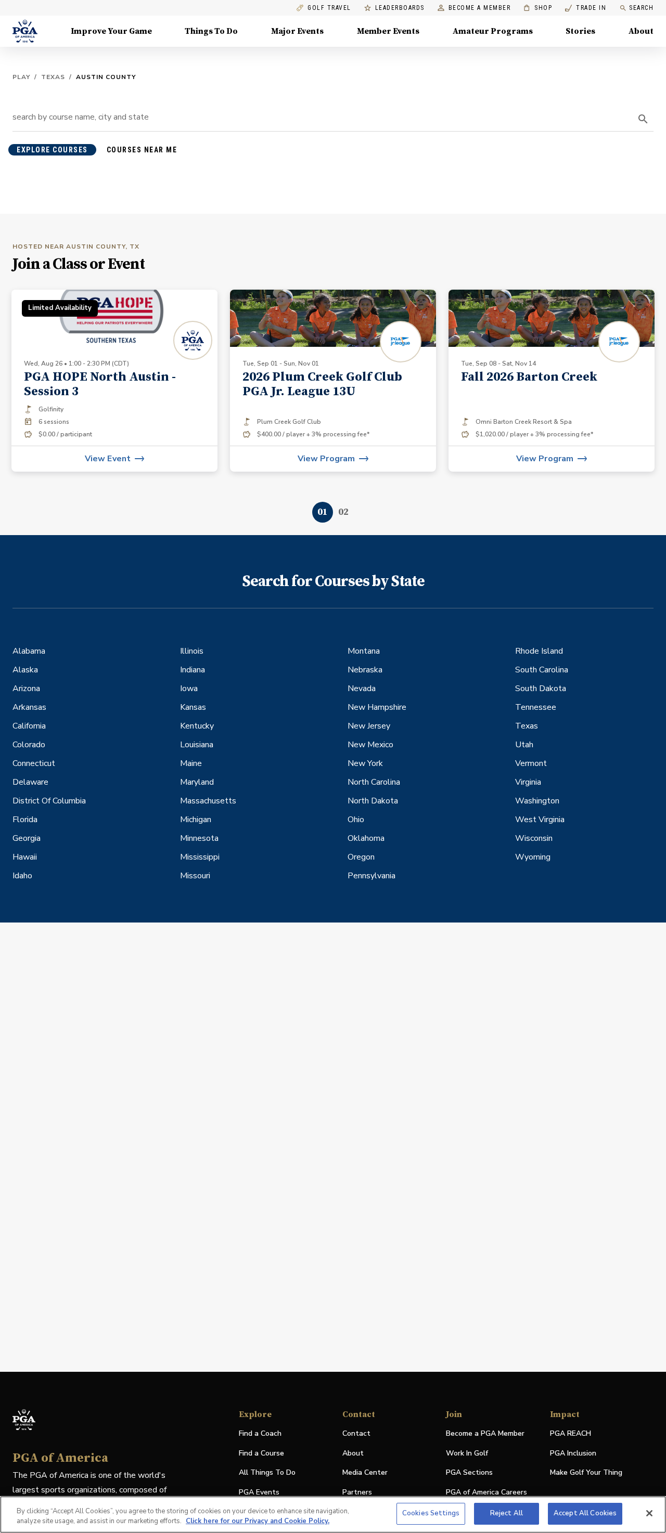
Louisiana (196, 744)
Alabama (28, 651)
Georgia (26, 838)
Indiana (192, 669)
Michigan (195, 819)
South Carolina (541, 669)
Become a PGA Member (485, 1433)
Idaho (22, 875)
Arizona (26, 688)
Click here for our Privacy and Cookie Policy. (257, 1521)
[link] (333, 381)
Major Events (297, 31)
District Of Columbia (49, 801)
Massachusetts (208, 801)
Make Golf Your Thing (586, 1472)
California (29, 726)
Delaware (30, 782)
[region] (333, 1514)
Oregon (361, 857)
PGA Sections (469, 1472)
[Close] (649, 1513)
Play (21, 77)
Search (641, 7)
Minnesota (199, 838)
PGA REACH (570, 1433)
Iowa (189, 688)
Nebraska (365, 669)
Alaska (25, 669)
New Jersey (369, 726)
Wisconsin (534, 838)
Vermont (531, 763)
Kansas (193, 707)
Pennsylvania (371, 875)
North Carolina (374, 782)
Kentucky (197, 726)
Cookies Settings (430, 1513)
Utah (524, 744)
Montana (364, 651)
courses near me (142, 150)
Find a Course (261, 1453)
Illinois (191, 651)
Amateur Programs (493, 31)
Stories (580, 31)
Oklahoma (366, 838)
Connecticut (33, 763)
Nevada (362, 688)
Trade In (585, 8)
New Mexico (370, 744)
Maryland (197, 782)
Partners (357, 1492)
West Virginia (540, 819)
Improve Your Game (111, 31)
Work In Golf (467, 1453)
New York (365, 763)
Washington (537, 801)
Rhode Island (539, 651)
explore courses (52, 150)
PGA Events (259, 1492)
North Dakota (373, 801)
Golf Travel (329, 8)
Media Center (365, 1472)
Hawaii (24, 857)
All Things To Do (267, 1472)
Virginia (528, 782)
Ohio (356, 819)
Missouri (195, 875)
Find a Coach (260, 1433)
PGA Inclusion (573, 1453)
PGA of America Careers (486, 1492)
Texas (53, 77)
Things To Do (211, 31)
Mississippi (200, 857)
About (641, 31)
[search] (643, 119)
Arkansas (29, 707)
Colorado (28, 744)
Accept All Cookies (585, 1513)
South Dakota (540, 688)
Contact (356, 1433)
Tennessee (535, 707)
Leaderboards (400, 8)
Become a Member (480, 8)
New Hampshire (377, 707)
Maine (191, 763)
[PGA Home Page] (24, 31)
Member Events (388, 31)
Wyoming (532, 857)
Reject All (506, 1513)
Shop (537, 8)
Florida (24, 819)
